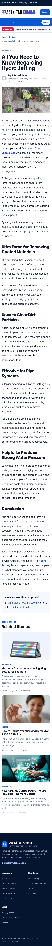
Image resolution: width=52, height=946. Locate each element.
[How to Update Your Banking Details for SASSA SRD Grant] (26, 709)
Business (12, 37)
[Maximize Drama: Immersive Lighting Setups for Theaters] (26, 646)
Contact (31, 888)
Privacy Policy (8, 912)
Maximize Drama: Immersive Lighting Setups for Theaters (24, 670)
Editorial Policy (8, 888)
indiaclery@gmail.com (24, 602)
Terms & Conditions (10, 917)
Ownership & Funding (38, 883)
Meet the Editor (9, 883)
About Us (6, 878)
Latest (46, 22)
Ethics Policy (33, 878)
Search (45, 12)
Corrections (7, 898)
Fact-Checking (8, 893)
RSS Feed (32, 893)
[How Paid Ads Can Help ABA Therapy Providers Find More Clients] (26, 768)
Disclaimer (6, 922)
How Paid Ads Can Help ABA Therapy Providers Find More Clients (24, 792)
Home (4, 37)
